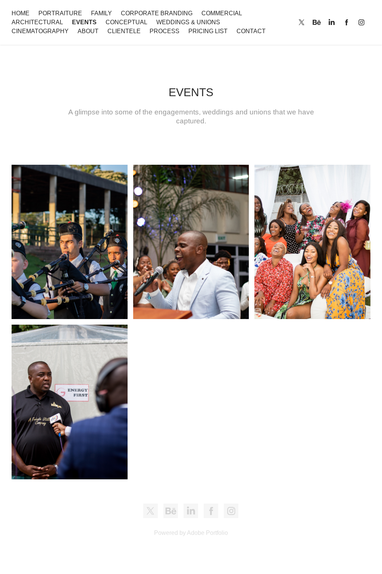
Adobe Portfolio (207, 533)
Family (101, 13)
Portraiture (60, 13)
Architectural (37, 22)
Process (164, 31)
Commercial (221, 13)
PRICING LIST (208, 31)
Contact (251, 31)
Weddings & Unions (188, 22)
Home (20, 13)
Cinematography (40, 31)
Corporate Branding (156, 13)
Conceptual (126, 22)
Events (84, 22)
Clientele (124, 31)
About (88, 31)
